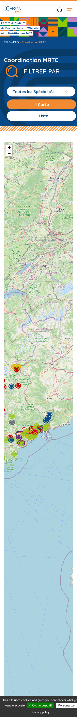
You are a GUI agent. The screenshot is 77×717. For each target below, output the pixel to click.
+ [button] (9, 147)
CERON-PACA (12, 42)
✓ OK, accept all (40, 705)
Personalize (66, 705)
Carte (43, 104)
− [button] (9, 153)
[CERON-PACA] (13, 9)
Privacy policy (40, 712)
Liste (43, 115)
